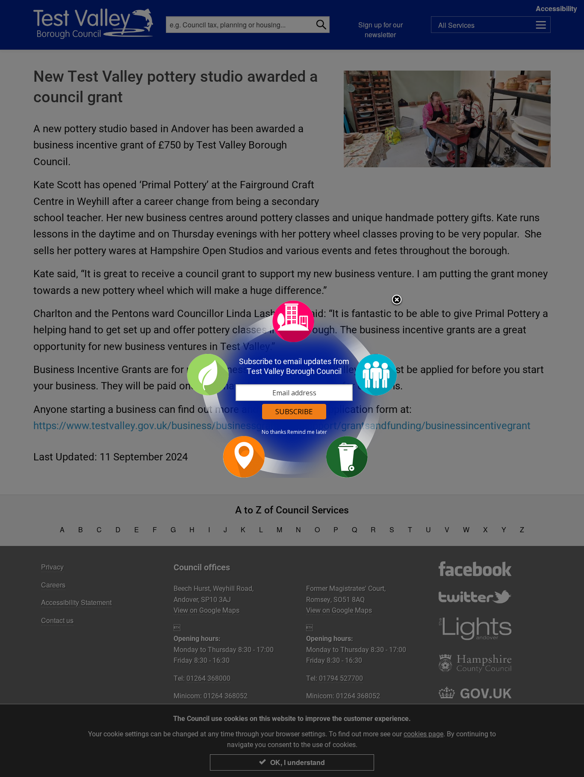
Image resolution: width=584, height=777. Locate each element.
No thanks (274, 432)
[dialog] (292, 389)
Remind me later (307, 432)
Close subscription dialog (396, 300)
